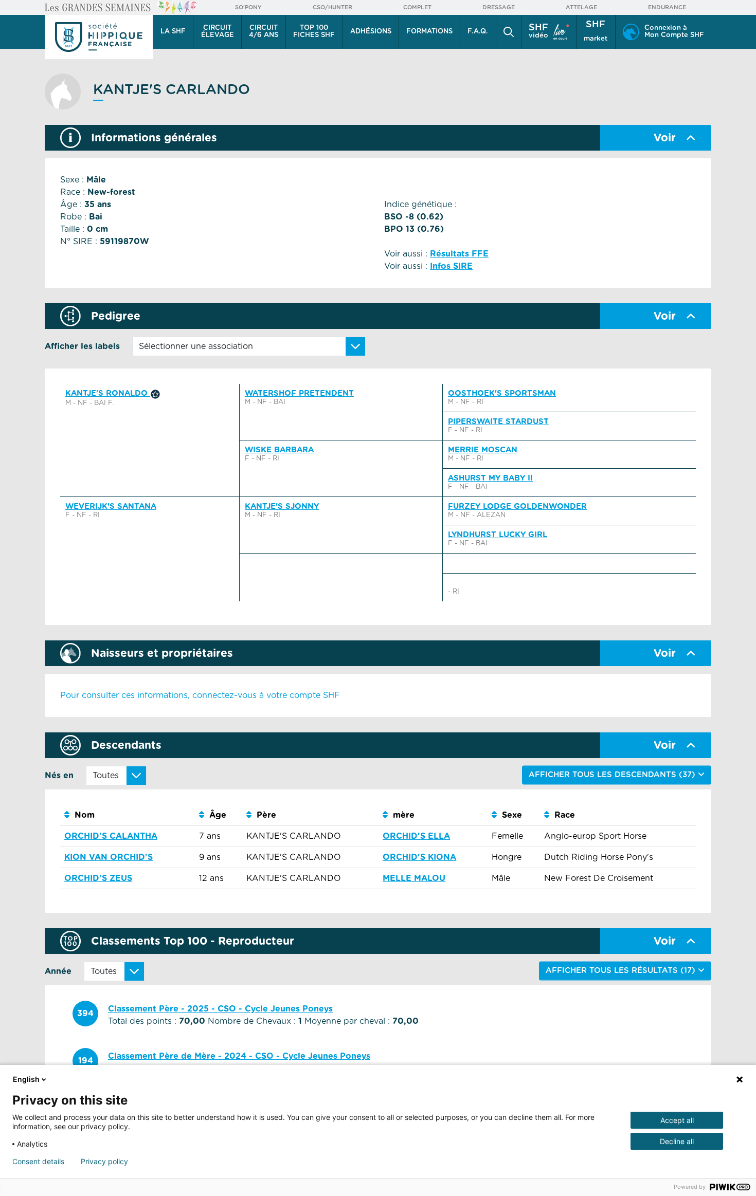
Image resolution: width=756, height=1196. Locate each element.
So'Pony (248, 7)
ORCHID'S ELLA (416, 836)
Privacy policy (104, 1161)
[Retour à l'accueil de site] (99, 37)
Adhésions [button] (370, 31)
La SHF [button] (173, 31)
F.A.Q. (477, 31)
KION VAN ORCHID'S (108, 857)
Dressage (498, 7)
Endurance (667, 7)
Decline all (677, 1141)
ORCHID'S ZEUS (98, 878)
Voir (665, 138)
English (26, 1079)
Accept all (677, 1120)
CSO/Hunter (332, 7)
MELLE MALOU (414, 878)
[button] (508, 32)
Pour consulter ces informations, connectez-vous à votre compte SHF (200, 695)
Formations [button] (429, 31)
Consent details (38, 1161)
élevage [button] (217, 32)
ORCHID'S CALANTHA (110, 836)
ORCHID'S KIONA (419, 857)
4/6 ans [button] (263, 32)
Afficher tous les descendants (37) (613, 775)
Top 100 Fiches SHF (314, 32)
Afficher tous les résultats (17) (622, 970)
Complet (417, 7)
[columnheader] (127, 815)
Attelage (581, 7)
